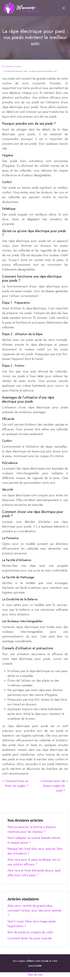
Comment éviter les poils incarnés (29, 938)
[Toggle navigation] (63, 8)
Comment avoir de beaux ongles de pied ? (53, 786)
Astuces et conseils (13, 66)
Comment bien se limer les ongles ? (16, 783)
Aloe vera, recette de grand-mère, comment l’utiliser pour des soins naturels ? (34, 910)
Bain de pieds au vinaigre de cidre (30, 932)
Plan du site (35, 974)
